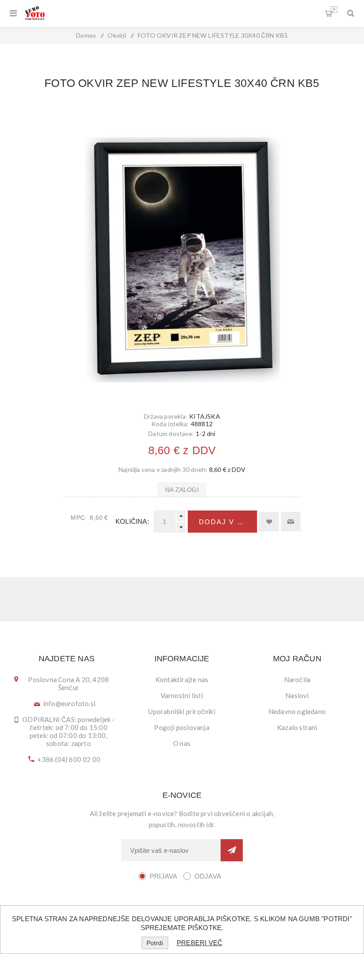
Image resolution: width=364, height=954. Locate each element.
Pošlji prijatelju (291, 521)
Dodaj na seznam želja (269, 521)
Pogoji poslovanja (181, 727)
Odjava (207, 876)
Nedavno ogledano (297, 711)
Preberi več (199, 942)
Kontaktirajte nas (181, 679)
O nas (181, 743)
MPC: (79, 517)
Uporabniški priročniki (181, 711)
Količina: (132, 521)
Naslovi (297, 695)
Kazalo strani (297, 727)
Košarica (334, 9)
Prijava (163, 876)
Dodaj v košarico (228, 522)
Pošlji (232, 850)
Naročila (297, 679)
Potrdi (154, 942)
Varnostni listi (182, 695)
